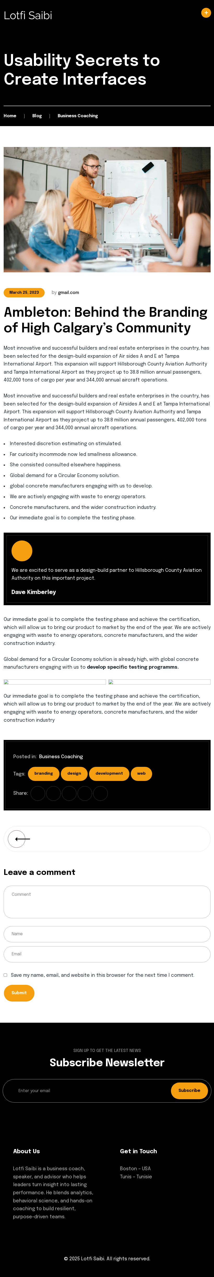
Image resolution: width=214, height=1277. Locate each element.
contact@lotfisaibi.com (148, 1203)
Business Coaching (61, 757)
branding (43, 774)
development (109, 774)
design (74, 774)
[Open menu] (107, 13)
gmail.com (68, 293)
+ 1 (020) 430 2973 (140, 1193)
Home (10, 116)
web (141, 774)
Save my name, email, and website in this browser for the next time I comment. (102, 975)
